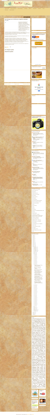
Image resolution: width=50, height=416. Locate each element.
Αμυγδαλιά (33, 323)
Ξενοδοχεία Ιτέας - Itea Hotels (35, 214)
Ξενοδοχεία (25, 8)
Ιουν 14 (35, 291)
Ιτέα (34, 345)
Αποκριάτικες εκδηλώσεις (36, 325)
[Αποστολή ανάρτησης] (10, 46)
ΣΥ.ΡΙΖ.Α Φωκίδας (34, 222)
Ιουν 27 (35, 257)
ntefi (33, 163)
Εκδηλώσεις (35, 338)
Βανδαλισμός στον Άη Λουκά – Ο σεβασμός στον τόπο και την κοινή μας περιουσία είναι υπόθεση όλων (38, 154)
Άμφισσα (38, 319)
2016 (33, 240)
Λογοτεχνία (42, 353)
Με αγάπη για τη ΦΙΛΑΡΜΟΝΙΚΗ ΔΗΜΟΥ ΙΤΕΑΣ (38, 210)
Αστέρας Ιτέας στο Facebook (35, 194)
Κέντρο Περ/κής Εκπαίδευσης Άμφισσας (37, 200)
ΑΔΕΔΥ (8, 47)
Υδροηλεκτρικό (39, 380)
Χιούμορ (34, 383)
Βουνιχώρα (33, 329)
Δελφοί (44, 334)
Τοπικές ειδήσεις (42, 377)
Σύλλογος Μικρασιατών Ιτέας (36, 375)
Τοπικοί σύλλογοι (20, 8)
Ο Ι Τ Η (34, 181)
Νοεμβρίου (35, 248)
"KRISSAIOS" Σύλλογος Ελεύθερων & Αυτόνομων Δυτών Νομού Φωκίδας (38, 177)
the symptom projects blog (36, 171)
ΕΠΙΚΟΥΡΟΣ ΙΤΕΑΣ (35, 184)
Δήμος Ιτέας (34, 333)
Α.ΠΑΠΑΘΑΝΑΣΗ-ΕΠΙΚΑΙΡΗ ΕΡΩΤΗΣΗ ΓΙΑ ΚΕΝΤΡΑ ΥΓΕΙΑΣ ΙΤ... (38, 283)
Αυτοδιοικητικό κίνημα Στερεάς (38, 328)
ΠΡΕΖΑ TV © (34, 141)
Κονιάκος (43, 351)
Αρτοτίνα (38, 326)
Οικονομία (34, 362)
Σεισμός (43, 372)
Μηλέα (38, 357)
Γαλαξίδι (44, 329)
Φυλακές (42, 381)
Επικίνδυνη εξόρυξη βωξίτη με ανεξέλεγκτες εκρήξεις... (37, 272)
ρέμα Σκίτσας (33, 387)
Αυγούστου (35, 251)
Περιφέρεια (41, 367)
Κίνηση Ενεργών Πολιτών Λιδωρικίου (36, 346)
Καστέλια (33, 204)
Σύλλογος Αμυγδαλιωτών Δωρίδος (36, 226)
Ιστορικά (44, 344)
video (40, 318)
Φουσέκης (38, 381)
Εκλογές (44, 338)
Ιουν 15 (35, 290)
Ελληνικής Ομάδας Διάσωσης (36, 340)
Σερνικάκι (33, 373)
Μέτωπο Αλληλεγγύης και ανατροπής (36, 354)
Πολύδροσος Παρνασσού (36, 152)
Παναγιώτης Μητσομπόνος (35, 218)
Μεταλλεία (40, 356)
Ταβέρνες (43, 376)
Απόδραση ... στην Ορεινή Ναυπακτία (37, 268)
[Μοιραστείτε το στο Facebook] (7, 20)
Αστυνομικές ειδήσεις (42, 327)
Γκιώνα (44, 330)
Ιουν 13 (35, 292)
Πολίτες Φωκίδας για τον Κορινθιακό (36, 221)
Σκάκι (36, 373)
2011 (33, 246)
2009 (33, 313)
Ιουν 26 (35, 258)
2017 (33, 239)
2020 (33, 237)
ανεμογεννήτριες (34, 385)
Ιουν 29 (35, 255)
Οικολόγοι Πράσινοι (41, 361)
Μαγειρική (44, 354)
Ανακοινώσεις (43, 323)
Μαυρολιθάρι (33, 356)
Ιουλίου (35, 252)
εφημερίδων (40, 64)
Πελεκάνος (42, 365)
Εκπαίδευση (36, 339)
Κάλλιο (44, 345)
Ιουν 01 (35, 305)
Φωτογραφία (34, 8)
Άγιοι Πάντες (43, 318)
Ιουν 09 (35, 296)
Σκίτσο (41, 373)
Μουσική (33, 359)
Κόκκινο (43, 352)
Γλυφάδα (35, 331)
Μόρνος (44, 359)
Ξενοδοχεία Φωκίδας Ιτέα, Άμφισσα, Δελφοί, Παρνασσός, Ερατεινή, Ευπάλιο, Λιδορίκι (37, 216)
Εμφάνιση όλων (43, 186)
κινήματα (44, 386)
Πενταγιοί (37, 366)
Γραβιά (38, 331)
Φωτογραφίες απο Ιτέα (35, 228)
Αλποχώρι (42, 322)
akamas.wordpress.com (35, 190)
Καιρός (43, 8)
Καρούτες (33, 349)
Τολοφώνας (36, 377)
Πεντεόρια (42, 366)
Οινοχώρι (40, 362)
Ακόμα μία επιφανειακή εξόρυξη (38, 269)
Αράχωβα (33, 326)
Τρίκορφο (39, 379)
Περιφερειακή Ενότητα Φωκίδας (37, 368)
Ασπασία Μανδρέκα (42, 326)
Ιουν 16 (35, 289)
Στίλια (44, 373)
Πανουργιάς (33, 364)
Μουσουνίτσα (40, 359)
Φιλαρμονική (43, 380)
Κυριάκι (41, 352)
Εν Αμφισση (34, 174)
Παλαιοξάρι (43, 363)
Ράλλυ (37, 371)
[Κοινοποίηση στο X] (6, 20)
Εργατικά (43, 341)
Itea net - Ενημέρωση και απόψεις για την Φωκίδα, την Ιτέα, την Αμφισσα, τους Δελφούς (38, 138)
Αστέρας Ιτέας (34, 327)
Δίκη (36, 334)
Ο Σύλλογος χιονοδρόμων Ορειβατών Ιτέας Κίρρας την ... (38, 274)
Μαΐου (34, 306)
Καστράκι (43, 349)
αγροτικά (40, 384)
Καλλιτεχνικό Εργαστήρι (39, 347)
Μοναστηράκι (42, 357)
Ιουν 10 (35, 295)
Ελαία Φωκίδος (43, 339)
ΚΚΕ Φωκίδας (39, 345)
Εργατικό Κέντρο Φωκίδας (39, 342)
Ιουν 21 (35, 264)
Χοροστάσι (44, 383)
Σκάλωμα (39, 373)
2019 (33, 238)
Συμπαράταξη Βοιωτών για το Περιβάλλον (37, 223)
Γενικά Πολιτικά (37, 330)
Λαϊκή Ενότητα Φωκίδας (36, 132)
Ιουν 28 (35, 256)
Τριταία (44, 379)
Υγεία (34, 380)
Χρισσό (33, 231)
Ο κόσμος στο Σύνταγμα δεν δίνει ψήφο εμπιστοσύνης (38, 265)
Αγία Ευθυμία (35, 320)
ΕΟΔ (32, 337)
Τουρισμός (39, 8)
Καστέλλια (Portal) (34, 205)
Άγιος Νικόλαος (34, 319)
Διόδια (34, 336)
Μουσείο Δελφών (40, 358)
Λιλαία (37, 353)
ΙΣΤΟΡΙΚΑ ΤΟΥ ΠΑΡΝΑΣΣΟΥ (36, 156)
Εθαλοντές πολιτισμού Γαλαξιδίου (38, 337)
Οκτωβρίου (35, 249)
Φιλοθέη (34, 381)
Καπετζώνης (38, 348)
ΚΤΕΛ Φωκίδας (34, 209)
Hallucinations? (34, 191)
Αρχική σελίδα (7, 8)
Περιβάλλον (34, 367)
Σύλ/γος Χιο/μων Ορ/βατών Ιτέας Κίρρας (38, 374)
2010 (33, 312)
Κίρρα (43, 346)
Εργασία (37, 341)
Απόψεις (42, 325)
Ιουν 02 (35, 304)
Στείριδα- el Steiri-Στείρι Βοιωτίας (37, 160)
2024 (33, 236)
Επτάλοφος (42, 340)
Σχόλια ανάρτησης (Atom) (19, 86)
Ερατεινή (33, 341)
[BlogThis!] (5, 20)
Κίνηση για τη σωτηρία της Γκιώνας (36, 201)
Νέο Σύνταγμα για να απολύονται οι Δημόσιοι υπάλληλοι (38, 276)
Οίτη (36, 361)
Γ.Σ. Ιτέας (37, 329)
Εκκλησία (40, 338)
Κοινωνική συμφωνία (34, 351)
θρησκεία (40, 386)
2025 (33, 235)
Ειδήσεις (44, 337)
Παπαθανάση (38, 364)
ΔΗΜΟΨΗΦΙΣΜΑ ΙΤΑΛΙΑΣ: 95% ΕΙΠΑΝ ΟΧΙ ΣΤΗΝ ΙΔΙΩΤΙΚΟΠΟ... (38, 278)
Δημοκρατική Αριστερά (41, 335)
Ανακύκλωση (36, 324)
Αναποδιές (41, 324)
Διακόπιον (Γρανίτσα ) (35, 196)
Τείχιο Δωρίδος (34, 227)
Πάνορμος (39, 363)
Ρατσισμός (42, 371)
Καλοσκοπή (34, 348)
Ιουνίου (35, 253)
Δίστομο (41, 334)
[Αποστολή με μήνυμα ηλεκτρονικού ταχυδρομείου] (5, 20)
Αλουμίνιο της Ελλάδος (35, 322)
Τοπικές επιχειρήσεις (13, 8)
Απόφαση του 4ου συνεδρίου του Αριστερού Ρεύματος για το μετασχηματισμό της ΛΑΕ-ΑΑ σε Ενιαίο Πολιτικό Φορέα (38, 134)
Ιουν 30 (35, 254)
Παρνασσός (34, 365)
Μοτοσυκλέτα (33, 358)
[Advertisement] (18, 13)
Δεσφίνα (35, 335)
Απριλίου (35, 307)
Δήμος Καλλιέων (40, 333)
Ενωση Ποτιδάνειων (34, 199)
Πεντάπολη (33, 366)
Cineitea (33, 318)
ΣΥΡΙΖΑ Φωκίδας (35, 372)
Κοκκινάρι (39, 351)
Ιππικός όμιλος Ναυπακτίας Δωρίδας (36, 344)
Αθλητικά (30, 8)
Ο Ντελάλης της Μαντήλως (35, 217)
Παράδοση (42, 364)
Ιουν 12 (35, 293)
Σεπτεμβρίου (35, 250)
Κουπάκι (33, 206)
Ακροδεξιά (42, 321)
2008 (33, 314)
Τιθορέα (33, 377)
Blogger (33, 414)
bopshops (28, 414)
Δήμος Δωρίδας (34, 195)
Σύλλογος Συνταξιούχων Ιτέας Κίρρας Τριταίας (38, 376)
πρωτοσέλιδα (37, 64)
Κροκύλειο (37, 352)
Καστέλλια (37, 349)
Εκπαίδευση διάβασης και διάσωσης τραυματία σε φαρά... (38, 271)
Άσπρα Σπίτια (42, 319)
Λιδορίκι (33, 353)
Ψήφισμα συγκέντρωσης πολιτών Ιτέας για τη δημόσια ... (38, 279)
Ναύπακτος (33, 211)
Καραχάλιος (42, 348)
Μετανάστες (33, 357)
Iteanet (37, 318)
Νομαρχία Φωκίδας (41, 360)
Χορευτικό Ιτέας (39, 383)
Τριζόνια (42, 379)
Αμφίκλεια (38, 323)
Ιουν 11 (35, 294)
